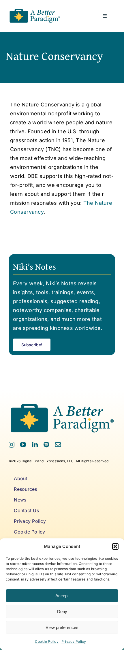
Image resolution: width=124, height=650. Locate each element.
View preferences (62, 627)
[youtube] (23, 445)
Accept (62, 595)
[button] (115, 546)
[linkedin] (35, 445)
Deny (62, 611)
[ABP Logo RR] (35, 10)
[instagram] (11, 445)
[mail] (58, 445)
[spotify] (46, 445)
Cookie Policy (47, 641)
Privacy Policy (73, 641)
